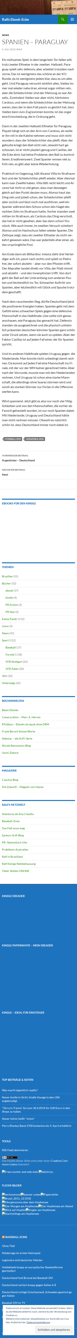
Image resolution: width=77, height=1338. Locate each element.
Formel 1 (11, 654)
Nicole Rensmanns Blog (16, 745)
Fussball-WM (13, 439)
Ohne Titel (8, 1246)
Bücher (6, 583)
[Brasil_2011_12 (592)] (16, 1198)
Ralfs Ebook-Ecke (15, 19)
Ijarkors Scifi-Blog (13, 835)
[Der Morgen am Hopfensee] (20, 1205)
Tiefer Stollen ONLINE (15, 871)
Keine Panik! (10, 619)
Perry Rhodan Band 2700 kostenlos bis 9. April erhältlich (36, 1125)
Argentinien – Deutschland (18, 458)
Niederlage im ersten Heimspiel (21, 1253)
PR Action (12, 604)
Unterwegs (8, 683)
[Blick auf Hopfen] (14, 1209)
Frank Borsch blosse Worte (18, 731)
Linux (5, 626)
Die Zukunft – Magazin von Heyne (22, 787)
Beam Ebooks (10, 710)
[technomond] (11, 1194)
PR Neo (10, 611)
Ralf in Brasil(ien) (12, 856)
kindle (9, 597)
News (5, 35)
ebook (9, 590)
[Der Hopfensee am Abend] (55, 1205)
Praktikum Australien (15, 849)
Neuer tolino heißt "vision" (18, 1118)
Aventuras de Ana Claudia (18, 814)
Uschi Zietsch (10, 752)
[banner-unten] (31, 1194)
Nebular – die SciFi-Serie (17, 738)
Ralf (19, 49)
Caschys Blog (10, 779)
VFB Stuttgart (14, 661)
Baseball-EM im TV (13, 1302)
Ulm (4, 675)
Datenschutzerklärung (38, 1322)
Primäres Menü (72, 19)
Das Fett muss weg (13, 828)
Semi (13, 472)
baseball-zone (16, 1237)
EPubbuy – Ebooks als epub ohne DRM (25, 724)
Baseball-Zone (11, 821)
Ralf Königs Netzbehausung (19, 863)
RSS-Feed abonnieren (15, 1150)
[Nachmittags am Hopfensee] (20, 1213)
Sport (5, 640)
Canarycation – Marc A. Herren (21, 717)
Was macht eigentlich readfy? (20, 1090)
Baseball (11, 647)
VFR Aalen (12, 668)
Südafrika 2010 (35, 439)
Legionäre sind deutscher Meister (22, 1260)
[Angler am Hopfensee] (40, 1209)
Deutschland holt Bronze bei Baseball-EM (27, 1278)
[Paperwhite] (49, 1194)
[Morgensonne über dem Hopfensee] (25, 1202)
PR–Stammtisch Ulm (14, 842)
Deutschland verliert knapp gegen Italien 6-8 (29, 1285)
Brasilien (7, 576)
